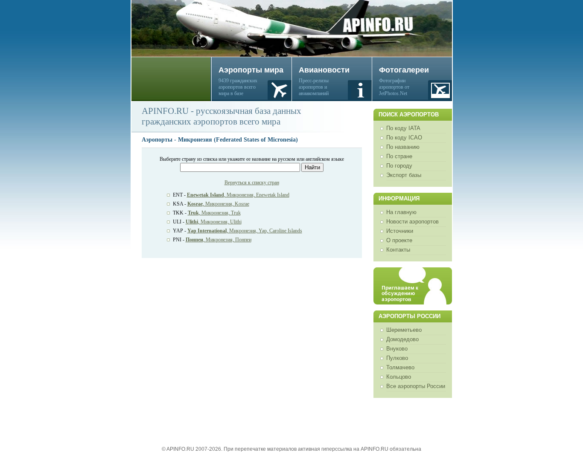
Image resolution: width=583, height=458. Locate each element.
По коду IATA (403, 128)
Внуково (397, 348)
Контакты (398, 249)
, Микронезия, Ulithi (214, 222)
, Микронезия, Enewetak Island (238, 195)
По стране (399, 156)
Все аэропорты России (415, 386)
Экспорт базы (403, 175)
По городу (399, 165)
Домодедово (402, 339)
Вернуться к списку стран (251, 183)
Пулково (397, 358)
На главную (401, 212)
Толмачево (400, 367)
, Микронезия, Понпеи (218, 240)
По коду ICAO (404, 137)
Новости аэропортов (412, 221)
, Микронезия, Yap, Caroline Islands (244, 231)
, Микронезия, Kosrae (218, 204)
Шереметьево (404, 330)
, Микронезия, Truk (214, 213)
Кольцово (398, 377)
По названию (403, 147)
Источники (399, 231)
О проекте (399, 240)
